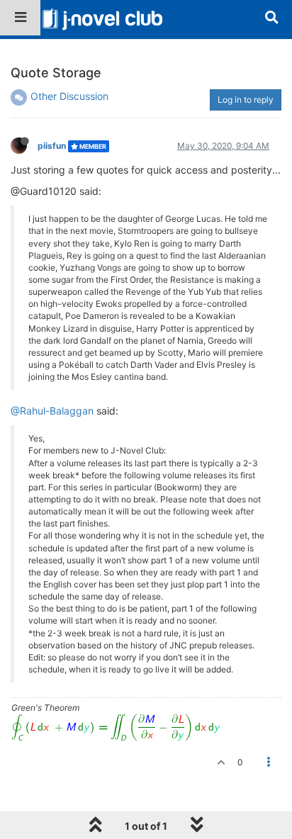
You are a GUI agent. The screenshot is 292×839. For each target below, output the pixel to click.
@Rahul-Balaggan (52, 411)
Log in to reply (246, 99)
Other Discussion (69, 96)
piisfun (52, 145)
